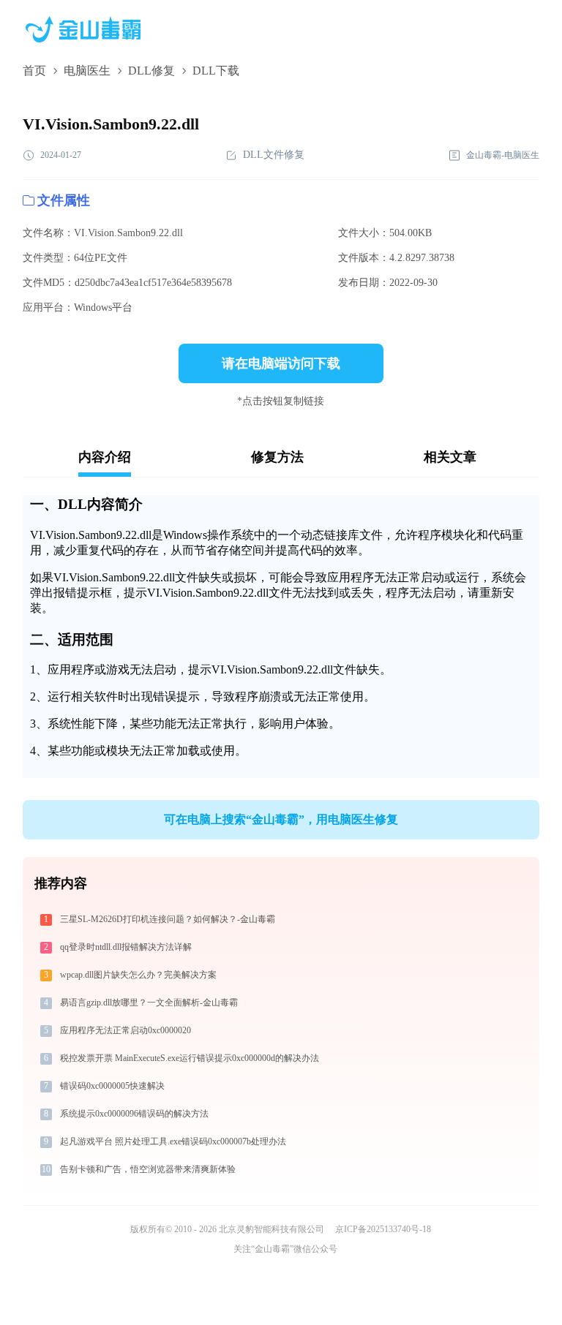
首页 (34, 70)
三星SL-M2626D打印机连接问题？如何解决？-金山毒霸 (167, 919)
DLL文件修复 (273, 154)
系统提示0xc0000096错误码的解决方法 (134, 1114)
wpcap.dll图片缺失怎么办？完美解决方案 (138, 975)
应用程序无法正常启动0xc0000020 (125, 1030)
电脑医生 (87, 70)
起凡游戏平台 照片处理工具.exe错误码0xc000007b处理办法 (173, 1141)
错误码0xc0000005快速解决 (112, 1086)
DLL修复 (151, 70)
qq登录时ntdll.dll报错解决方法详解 (126, 947)
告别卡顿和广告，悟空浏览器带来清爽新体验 (148, 1169)
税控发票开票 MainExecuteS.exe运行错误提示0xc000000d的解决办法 (189, 1058)
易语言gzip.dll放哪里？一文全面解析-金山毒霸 (149, 1002)
